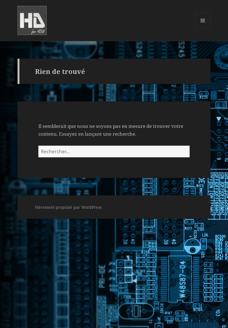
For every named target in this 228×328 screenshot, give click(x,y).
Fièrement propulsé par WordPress (68, 207)
